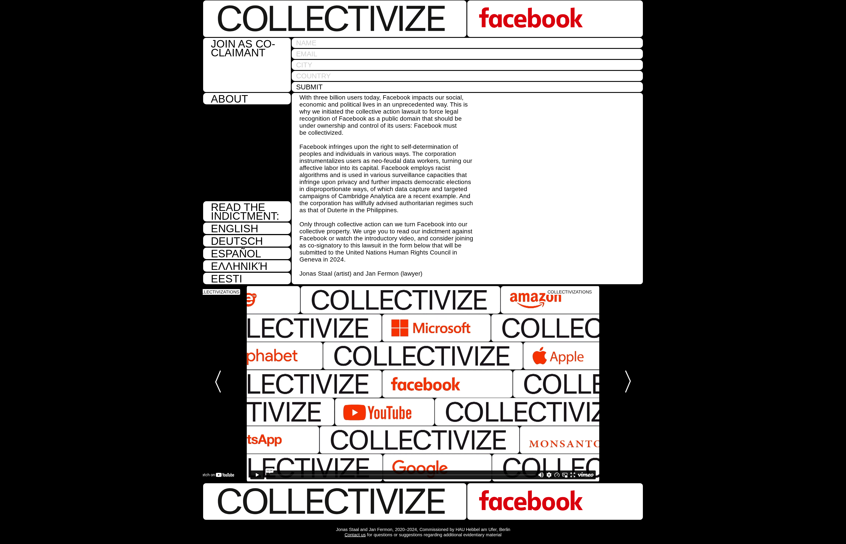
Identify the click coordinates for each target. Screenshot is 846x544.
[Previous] (220, 382)
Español (236, 253)
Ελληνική (239, 266)
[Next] (626, 382)
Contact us (355, 534)
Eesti (226, 278)
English (234, 228)
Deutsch (237, 241)
